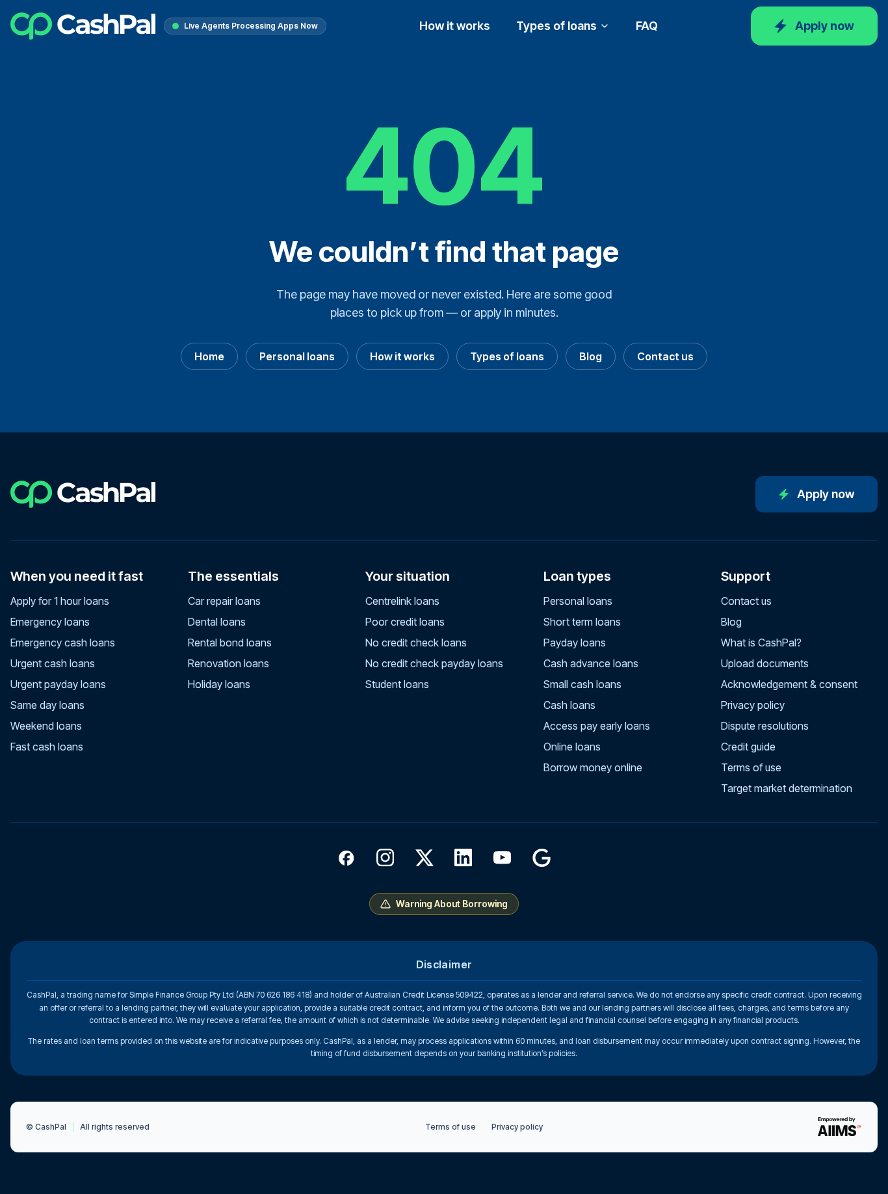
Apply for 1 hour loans (59, 600)
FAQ (647, 26)
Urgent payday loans (58, 684)
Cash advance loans (590, 663)
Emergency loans (50, 621)
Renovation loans (228, 663)
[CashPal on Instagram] (385, 858)
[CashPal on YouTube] (502, 858)
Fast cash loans (46, 746)
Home (209, 356)
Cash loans (569, 704)
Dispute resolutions (765, 725)
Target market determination (786, 788)
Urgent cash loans (52, 663)
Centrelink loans (402, 600)
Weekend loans (46, 725)
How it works (454, 26)
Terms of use (751, 767)
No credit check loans (416, 642)
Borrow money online (592, 767)
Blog (590, 356)
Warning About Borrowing (452, 903)
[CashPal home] (83, 26)
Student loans (397, 684)
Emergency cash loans (62, 642)
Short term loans (582, 621)
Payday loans (574, 642)
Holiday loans (219, 684)
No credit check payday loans (434, 663)
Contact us (665, 356)
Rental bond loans (230, 642)
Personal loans (297, 356)
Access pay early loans (596, 725)
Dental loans (217, 621)
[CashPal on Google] (541, 858)
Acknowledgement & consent (789, 684)
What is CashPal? (761, 642)
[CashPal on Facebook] (346, 858)
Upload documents (765, 663)
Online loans (572, 746)
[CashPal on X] (424, 858)
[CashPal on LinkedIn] (463, 858)
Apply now (824, 26)
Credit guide (748, 746)
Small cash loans (582, 684)
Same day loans (47, 704)
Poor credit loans (405, 621)
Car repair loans (224, 600)
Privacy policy (753, 704)
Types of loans (556, 26)
